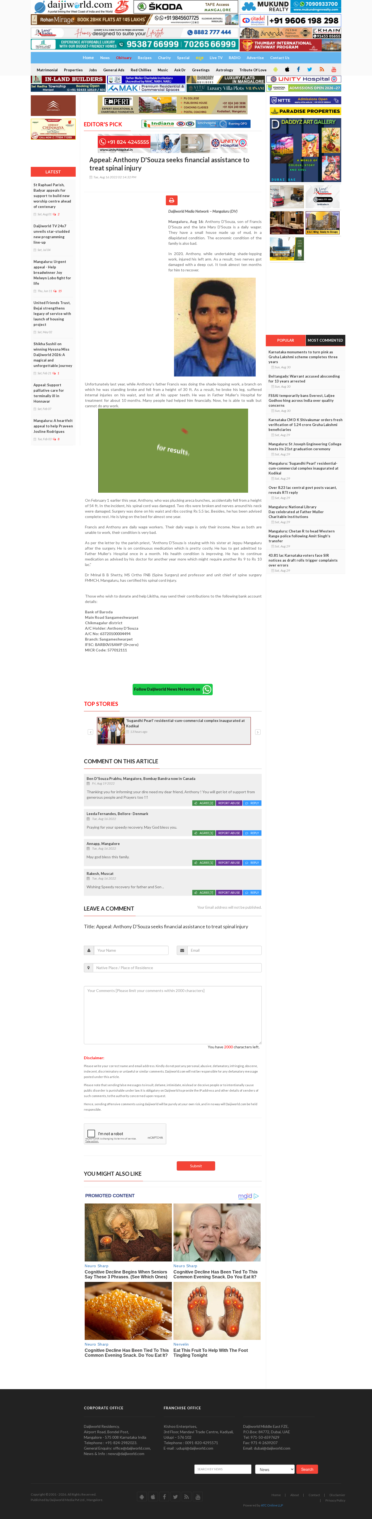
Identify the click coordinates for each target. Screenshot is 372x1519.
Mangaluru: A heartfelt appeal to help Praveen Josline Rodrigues (53, 426)
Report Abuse (229, 803)
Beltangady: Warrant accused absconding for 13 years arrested (304, 378)
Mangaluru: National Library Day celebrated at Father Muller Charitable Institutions (296, 512)
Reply (255, 803)
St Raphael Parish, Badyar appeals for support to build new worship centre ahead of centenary (52, 196)
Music (163, 70)
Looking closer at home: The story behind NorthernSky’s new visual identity (178, 723)
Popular (285, 340)
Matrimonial (47, 70)
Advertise (255, 58)
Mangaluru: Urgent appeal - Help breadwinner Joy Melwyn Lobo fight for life (52, 272)
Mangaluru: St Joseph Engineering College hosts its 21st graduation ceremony (305, 446)
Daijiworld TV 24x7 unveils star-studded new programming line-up (51, 234)
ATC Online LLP (272, 1505)
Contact (314, 1495)
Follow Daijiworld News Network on (168, 689)
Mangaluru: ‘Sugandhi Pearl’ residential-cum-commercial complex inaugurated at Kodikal (304, 468)
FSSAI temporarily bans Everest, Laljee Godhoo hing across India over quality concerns (302, 400)
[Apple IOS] (287, 70)
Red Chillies (141, 70)
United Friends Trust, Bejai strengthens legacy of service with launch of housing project (52, 314)
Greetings (201, 70)
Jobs (93, 70)
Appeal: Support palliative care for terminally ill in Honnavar (48, 393)
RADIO (234, 58)
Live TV (216, 58)
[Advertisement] (126, 244)
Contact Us (279, 58)
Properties (73, 70)
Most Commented (325, 340)
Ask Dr (180, 70)
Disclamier (337, 1495)
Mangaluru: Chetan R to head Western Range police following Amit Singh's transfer (302, 536)
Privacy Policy (335, 1500)
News (105, 58)
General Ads (113, 70)
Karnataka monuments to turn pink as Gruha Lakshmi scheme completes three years (303, 357)
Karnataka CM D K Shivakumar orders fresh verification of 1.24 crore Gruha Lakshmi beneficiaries (306, 425)
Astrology (224, 70)
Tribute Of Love (253, 70)
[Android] (275, 70)
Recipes (145, 58)
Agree (206, 803)
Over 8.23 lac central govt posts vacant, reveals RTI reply (303, 490)
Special (183, 58)
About (294, 1495)
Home (276, 1495)
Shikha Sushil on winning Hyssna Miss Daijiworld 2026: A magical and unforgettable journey (52, 355)
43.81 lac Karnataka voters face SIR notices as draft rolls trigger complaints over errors (303, 560)
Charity (164, 58)
